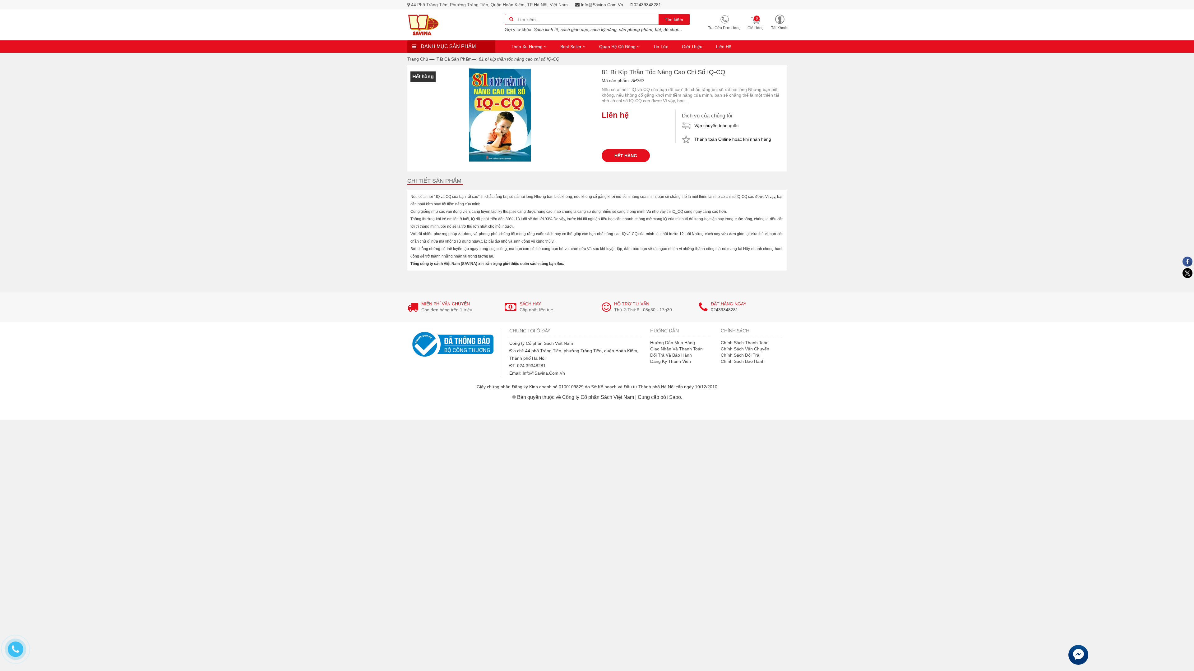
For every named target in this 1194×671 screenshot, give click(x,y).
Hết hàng (625, 155)
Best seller (571, 46)
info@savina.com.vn (601, 4)
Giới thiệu (692, 46)
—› (457, 59)
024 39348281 (531, 365)
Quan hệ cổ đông (618, 46)
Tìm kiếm (674, 19)
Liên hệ (723, 46)
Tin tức (660, 46)
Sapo (675, 397)
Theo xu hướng (527, 46)
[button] (780, 22)
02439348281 (646, 4)
